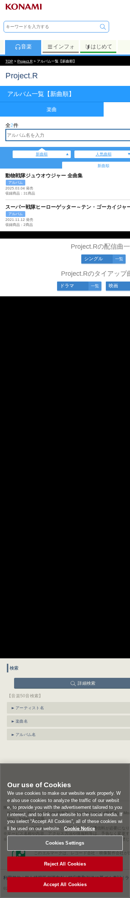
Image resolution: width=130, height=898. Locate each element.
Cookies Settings (65, 843)
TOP (9, 61)
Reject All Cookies (65, 864)
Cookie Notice (79, 828)
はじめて (101, 46)
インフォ (64, 46)
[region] (65, 830)
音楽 (26, 46)
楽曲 (52, 109)
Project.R (24, 61)
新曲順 (42, 154)
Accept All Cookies (64, 884)
